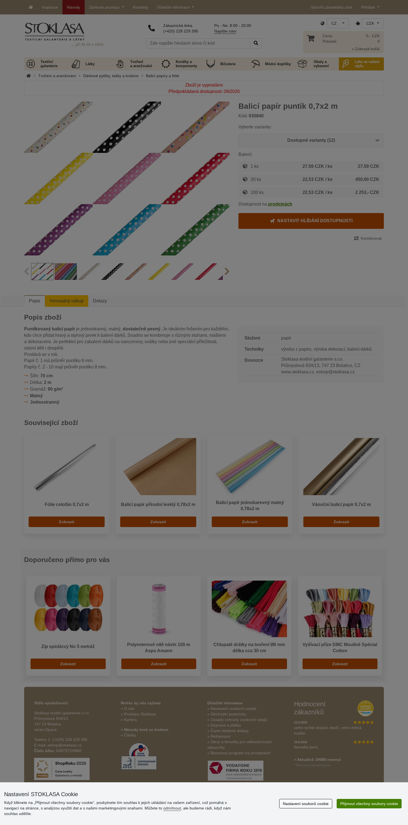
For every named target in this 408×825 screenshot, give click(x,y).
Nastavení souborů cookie (306, 803)
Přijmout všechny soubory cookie (369, 803)
